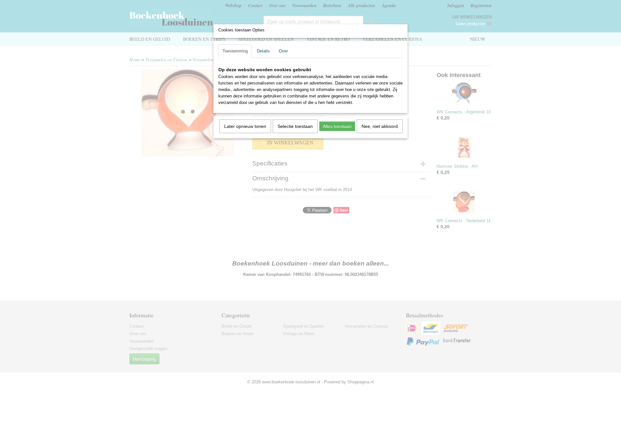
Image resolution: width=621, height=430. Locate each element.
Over (283, 51)
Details (263, 51)
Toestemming (235, 51)
